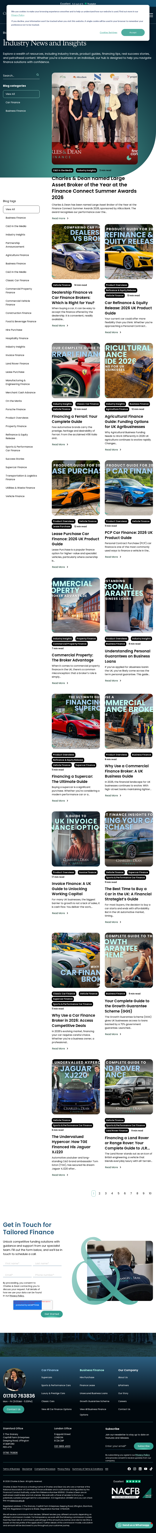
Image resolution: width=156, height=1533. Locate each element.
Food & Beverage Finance (21, 321)
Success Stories (15, 459)
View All (10, 94)
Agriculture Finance (17, 255)
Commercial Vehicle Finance (18, 302)
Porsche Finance (16, 409)
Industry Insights (86, 170)
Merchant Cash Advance (20, 392)
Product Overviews (17, 418)
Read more (58, 218)
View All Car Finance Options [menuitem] (56, 1409)
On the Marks (14, 401)
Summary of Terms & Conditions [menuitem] (87, 1469)
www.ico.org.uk (17, 1500)
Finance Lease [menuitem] (87, 1385)
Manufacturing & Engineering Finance (18, 382)
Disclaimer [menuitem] (27, 1469)
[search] (38, 74)
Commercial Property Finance (19, 290)
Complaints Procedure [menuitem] (44, 1469)
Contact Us (13, 1409)
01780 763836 (10, 1452)
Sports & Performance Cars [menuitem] (56, 1385)
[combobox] (21, 76)
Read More (58, 325)
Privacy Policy (17, 15)
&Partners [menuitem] (123, 1385)
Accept (132, 32)
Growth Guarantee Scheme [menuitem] (94, 1401)
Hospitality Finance (17, 338)
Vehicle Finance (15, 496)
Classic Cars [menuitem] (47, 1401)
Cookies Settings (108, 32)
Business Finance (16, 111)
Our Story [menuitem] (123, 1393)
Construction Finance (18, 313)
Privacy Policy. (17, 1295)
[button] (134, 1525)
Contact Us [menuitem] (124, 1409)
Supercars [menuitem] (46, 1377)
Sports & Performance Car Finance (19, 448)
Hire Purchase (14, 330)
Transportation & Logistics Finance (21, 477)
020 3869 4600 (62, 1446)
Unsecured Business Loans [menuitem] (94, 1393)
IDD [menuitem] (106, 1469)
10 (150, 1193)
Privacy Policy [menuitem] (64, 1469)
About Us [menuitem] (123, 1377)
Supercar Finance (16, 467)
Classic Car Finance (17, 280)
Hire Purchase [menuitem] (87, 1377)
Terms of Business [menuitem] (11, 1469)
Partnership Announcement (15, 244)
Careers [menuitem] (122, 1401)
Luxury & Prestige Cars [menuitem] (53, 1393)
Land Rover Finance (17, 363)
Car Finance (13, 102)
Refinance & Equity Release (17, 436)
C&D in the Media (62, 170)
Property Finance (16, 426)
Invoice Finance (15, 355)
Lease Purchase (15, 372)
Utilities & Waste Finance (20, 488)
